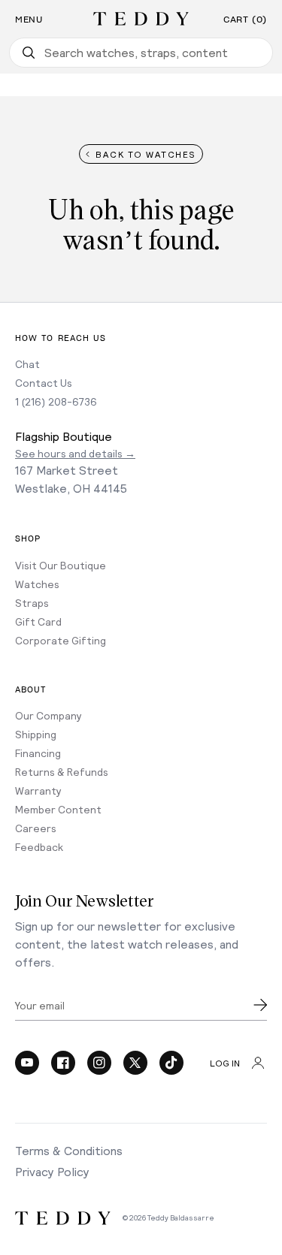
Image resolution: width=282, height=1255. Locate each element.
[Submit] (260, 1005)
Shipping (35, 734)
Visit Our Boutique (60, 565)
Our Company (48, 715)
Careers (35, 828)
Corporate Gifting (60, 640)
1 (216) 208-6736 (56, 401)
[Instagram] (99, 1063)
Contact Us (43, 382)
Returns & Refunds (61, 771)
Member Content (58, 809)
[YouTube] (27, 1063)
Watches (37, 584)
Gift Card (38, 621)
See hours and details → (75, 453)
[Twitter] (135, 1063)
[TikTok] (171, 1063)
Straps (32, 602)
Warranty (38, 790)
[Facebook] (63, 1063)
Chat (27, 363)
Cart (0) (245, 19)
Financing (38, 753)
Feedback (39, 846)
